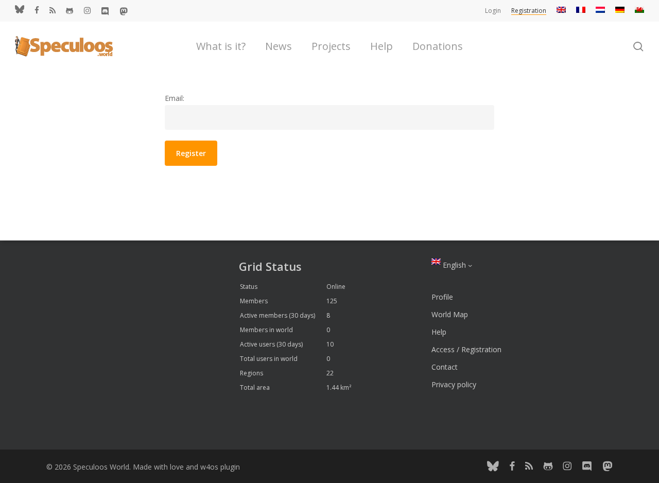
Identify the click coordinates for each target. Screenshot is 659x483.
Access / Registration (466, 349)
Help (438, 332)
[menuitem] (561, 10)
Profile (442, 297)
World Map (449, 314)
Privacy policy (453, 384)
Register (191, 153)
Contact (444, 367)
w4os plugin (220, 467)
